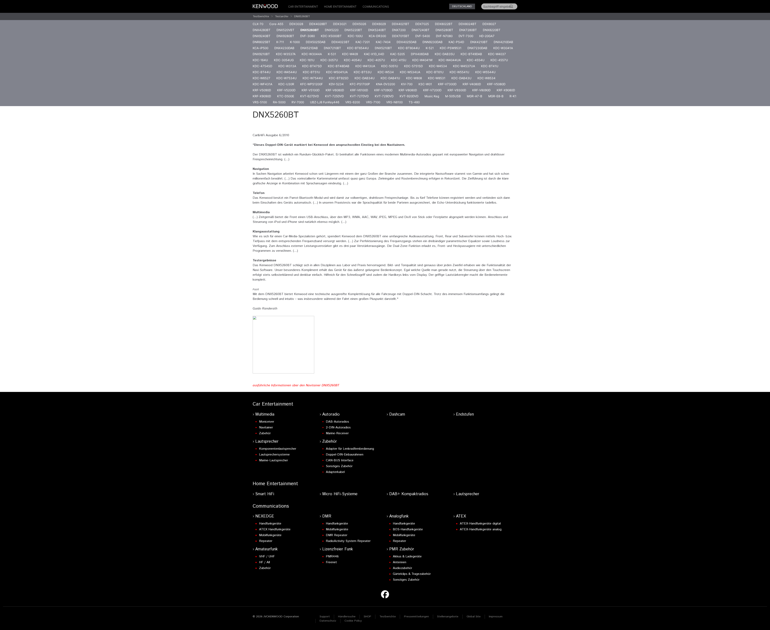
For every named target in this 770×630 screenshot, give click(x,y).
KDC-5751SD (413, 66)
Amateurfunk (266, 549)
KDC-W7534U (286, 78)
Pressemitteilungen (416, 617)
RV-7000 (298, 102)
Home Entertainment (340, 6)
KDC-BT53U (363, 72)
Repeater (265, 541)
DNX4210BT (479, 42)
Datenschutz (328, 621)
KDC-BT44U (262, 72)
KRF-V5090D (262, 90)
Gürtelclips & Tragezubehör (412, 574)
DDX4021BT (400, 24)
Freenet (331, 562)
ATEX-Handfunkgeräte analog (481, 529)
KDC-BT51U (311, 72)
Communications (376, 6)
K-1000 (295, 42)
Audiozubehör (402, 568)
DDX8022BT (444, 24)
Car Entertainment (303, 6)
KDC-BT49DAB (471, 54)
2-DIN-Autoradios (338, 427)
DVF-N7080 (444, 36)
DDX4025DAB (406, 42)
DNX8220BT (491, 30)
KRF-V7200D (432, 90)
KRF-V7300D (447, 84)
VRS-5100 (260, 102)
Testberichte (261, 16)
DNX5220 (331, 30)
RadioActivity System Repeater (348, 541)
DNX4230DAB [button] (284, 48)
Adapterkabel (335, 472)
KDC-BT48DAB (338, 66)
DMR (326, 516)
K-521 (430, 48)
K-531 (332, 54)
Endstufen (465, 414)
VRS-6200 (352, 102)
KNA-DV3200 (385, 84)
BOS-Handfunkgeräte (408, 529)
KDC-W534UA (410, 72)
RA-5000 (279, 102)
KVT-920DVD (409, 96)
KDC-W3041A (503, 48)
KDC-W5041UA (337, 72)
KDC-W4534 (438, 66)
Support (325, 617)
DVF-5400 (422, 36)
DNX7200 (399, 30)
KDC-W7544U (313, 78)
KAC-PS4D (456, 42)
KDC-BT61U (435, 72)
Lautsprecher (267, 441)
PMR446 (332, 556)
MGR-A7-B (474, 96)
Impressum (496, 617)
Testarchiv (281, 16)
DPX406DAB (420, 54)
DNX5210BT (383, 48)
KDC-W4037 (497, 54)
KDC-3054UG (284, 60)
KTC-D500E (285, 96)
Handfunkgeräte (270, 523)
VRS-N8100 (394, 102)
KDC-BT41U (489, 66)
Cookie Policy (353, 621)
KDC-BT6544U (358, 48)
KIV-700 (406, 84)
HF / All (264, 562)
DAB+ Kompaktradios (408, 494)
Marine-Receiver (337, 433)
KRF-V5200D (286, 90)
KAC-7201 (363, 42)
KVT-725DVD (334, 96)
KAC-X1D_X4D (374, 54)
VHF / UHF (267, 556)
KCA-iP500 (260, 48)
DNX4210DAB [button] (503, 42)
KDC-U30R (286, 84)
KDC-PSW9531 (450, 48)
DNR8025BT (261, 42)
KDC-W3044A (312, 54)
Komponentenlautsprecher (277, 448)
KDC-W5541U (459, 72)
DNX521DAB (309, 48)
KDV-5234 (336, 84)
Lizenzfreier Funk (337, 549)
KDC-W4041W (422, 60)
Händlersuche (347, 617)
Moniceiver (266, 421)
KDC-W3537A (286, 54)
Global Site (474, 617)
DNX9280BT (285, 36)
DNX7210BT (332, 48)
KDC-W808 (414, 78)
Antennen (399, 562)
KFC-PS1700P (360, 84)
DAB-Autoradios (337, 421)
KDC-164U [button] (260, 60)
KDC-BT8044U (409, 48)
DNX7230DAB (477, 48)
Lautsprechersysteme (274, 454)
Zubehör (265, 433)
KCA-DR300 (377, 36)
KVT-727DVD (359, 96)
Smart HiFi (264, 494)
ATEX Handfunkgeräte (275, 529)
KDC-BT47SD (312, 66)
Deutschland (462, 6)
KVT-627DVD (309, 96)
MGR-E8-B (496, 96)
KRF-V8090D (481, 90)
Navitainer (266, 427)
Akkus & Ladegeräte (407, 556)
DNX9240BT (262, 36)
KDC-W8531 (436, 78)
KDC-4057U (376, 60)
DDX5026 (359, 24)
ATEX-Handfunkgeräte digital (480, 523)
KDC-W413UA (365, 66)
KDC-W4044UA (450, 60)
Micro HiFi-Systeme (340, 494)
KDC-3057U (329, 60)
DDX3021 (339, 24)
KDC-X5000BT (331, 36)
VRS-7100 (373, 102)
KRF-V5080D (496, 84)
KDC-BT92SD (339, 78)
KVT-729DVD (384, 96)
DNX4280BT (262, 30)
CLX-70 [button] (258, 24)
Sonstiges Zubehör (339, 466)
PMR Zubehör (401, 549)
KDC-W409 (350, 54)
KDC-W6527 (261, 78)
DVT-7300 (466, 36)
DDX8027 (489, 24)
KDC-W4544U (287, 72)
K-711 (280, 42)
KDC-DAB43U (461, 78)
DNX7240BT (421, 30)
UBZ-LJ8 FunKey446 (324, 102)
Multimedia (264, 414)
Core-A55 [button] (276, 24)
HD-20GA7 (486, 36)
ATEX (461, 516)
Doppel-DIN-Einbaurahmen (344, 454)
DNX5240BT (377, 30)
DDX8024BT (467, 24)
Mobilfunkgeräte (270, 535)
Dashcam (397, 414)
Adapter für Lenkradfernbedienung (350, 448)
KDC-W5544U (485, 72)
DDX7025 (422, 24)
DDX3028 (296, 24)
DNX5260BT (302, 16)
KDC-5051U (389, 66)
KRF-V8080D (408, 90)
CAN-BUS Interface (340, 460)
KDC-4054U (353, 60)
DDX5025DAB (315, 42)
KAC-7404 (383, 42)
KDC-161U (307, 60)
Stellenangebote (447, 617)
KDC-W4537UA (464, 66)
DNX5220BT (353, 30)
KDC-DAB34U (365, 78)
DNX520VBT (285, 30)
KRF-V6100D (359, 90)
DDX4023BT (340, 42)
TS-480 (414, 102)
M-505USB (453, 96)
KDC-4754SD (262, 66)
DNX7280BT (468, 30)
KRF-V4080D (472, 84)
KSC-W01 (425, 84)
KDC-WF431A (262, 84)
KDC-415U (398, 60)
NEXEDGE (264, 516)
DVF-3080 (307, 36)
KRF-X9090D (262, 96)
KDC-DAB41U (390, 78)
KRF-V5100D (311, 90)
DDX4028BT (318, 24)
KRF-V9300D (457, 90)
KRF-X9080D (506, 90)
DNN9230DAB (432, 42)
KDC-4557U (499, 60)
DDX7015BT (400, 36)
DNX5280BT (444, 30)
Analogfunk (399, 516)
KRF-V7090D (383, 90)
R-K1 (513, 96)
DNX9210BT (261, 54)
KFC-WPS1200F (311, 84)
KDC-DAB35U (445, 54)
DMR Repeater (336, 535)
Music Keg (432, 96)
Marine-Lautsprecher (273, 460)
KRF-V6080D (335, 90)
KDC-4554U (475, 60)
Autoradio (331, 414)
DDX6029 (379, 24)
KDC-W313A (287, 66)
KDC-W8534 (486, 78)
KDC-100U (355, 36)
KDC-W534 (386, 72)
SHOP (367, 617)
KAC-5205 (397, 54)
